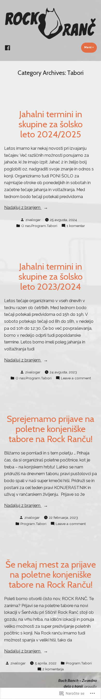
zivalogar (33, 220)
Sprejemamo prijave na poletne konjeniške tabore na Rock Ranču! (50, 428)
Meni (90, 47)
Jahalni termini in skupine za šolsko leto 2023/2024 (51, 276)
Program (38, 226)
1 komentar (76, 226)
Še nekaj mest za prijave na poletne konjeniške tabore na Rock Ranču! (50, 574)
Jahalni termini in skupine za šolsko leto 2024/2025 (51, 124)
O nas (26, 226)
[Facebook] (7, 47)
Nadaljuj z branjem (22, 208)
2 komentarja (53, 669)
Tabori (52, 226)
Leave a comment (76, 378)
